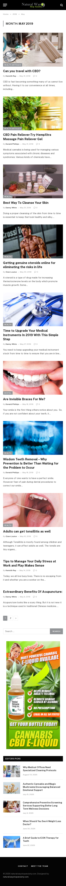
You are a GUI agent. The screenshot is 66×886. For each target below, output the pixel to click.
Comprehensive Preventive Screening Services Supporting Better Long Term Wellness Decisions (42, 805)
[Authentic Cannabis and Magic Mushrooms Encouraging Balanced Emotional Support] (11, 788)
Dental (7, 393)
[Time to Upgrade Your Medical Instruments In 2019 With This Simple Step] (33, 309)
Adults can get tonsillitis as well (27, 531)
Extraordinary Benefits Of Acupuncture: (32, 592)
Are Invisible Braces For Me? (24, 399)
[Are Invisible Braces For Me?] (33, 378)
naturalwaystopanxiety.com (16, 877)
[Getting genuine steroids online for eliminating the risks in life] (33, 241)
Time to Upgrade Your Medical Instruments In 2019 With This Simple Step (30, 335)
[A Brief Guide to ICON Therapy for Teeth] (11, 842)
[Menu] (5, 5)
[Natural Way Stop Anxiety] (33, 5)
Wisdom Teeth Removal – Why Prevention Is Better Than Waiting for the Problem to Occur (30, 463)
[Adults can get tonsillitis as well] (33, 510)
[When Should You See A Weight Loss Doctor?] (11, 825)
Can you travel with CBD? (21, 71)
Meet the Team (39, 866)
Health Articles (12, 65)
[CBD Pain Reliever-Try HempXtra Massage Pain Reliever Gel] (33, 113)
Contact (23, 866)
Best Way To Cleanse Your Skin (26, 203)
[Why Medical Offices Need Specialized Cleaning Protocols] (11, 771)
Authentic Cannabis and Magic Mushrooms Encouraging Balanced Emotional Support (41, 787)
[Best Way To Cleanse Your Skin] (33, 181)
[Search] (61, 5)
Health (7, 196)
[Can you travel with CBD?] (33, 49)
